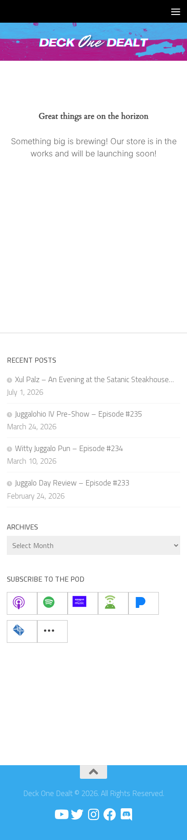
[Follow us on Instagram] (93, 814)
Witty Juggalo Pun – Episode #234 (69, 448)
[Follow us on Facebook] (109, 814)
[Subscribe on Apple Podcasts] (22, 603)
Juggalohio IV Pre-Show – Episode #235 (78, 414)
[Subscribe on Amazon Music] (83, 603)
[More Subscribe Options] (52, 631)
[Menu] (175, 11)
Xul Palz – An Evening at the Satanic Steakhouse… (94, 379)
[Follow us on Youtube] (60, 814)
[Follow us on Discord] (126, 814)
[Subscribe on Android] (113, 603)
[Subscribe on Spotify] (52, 603)
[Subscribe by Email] (22, 631)
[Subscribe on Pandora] (143, 603)
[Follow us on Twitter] (77, 814)
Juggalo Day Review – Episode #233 (72, 483)
